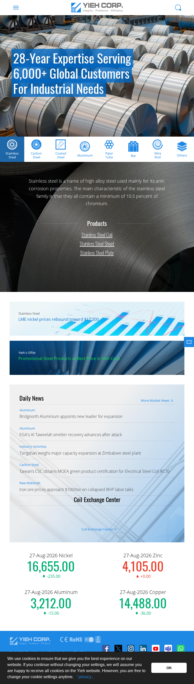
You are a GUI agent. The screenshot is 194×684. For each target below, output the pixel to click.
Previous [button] (10, 88)
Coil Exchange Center (97, 529)
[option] (97, 76)
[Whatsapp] (180, 648)
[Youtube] (155, 648)
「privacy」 (85, 677)
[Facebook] (106, 648)
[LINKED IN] (143, 648)
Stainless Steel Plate (97, 252)
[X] (118, 648)
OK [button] (169, 668)
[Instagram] (131, 648)
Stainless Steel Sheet (97, 244)
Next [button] (184, 88)
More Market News (155, 400)
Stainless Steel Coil (96, 235)
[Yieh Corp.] (97, 7)
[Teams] (168, 648)
